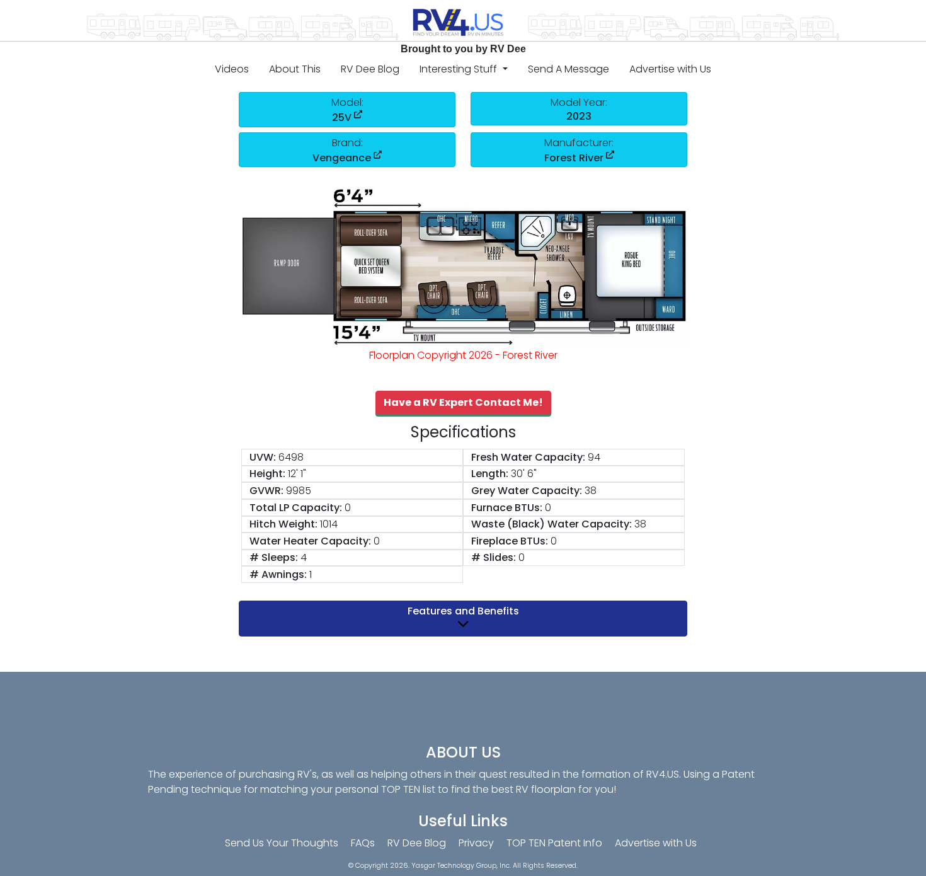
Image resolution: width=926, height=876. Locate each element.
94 (594, 457)
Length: (489, 473)
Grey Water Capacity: (526, 490)
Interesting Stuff (460, 69)
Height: (267, 473)
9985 (298, 490)
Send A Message (568, 69)
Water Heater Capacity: (310, 541)
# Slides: (493, 557)
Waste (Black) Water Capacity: (551, 524)
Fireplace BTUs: (509, 541)
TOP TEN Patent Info (554, 843)
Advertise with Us (670, 69)
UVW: (262, 457)
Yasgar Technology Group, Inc (460, 865)
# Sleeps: (273, 557)
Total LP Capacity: (295, 507)
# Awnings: (278, 574)
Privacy (476, 843)
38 (591, 490)
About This (295, 69)
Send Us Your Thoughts (281, 843)
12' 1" (297, 473)
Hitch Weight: (283, 524)
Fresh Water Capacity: (528, 457)
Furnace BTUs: (506, 507)
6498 (291, 457)
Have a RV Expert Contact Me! (463, 402)
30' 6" (524, 473)
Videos (232, 69)
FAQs (363, 843)
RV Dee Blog (370, 69)
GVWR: (266, 490)
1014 (329, 524)
